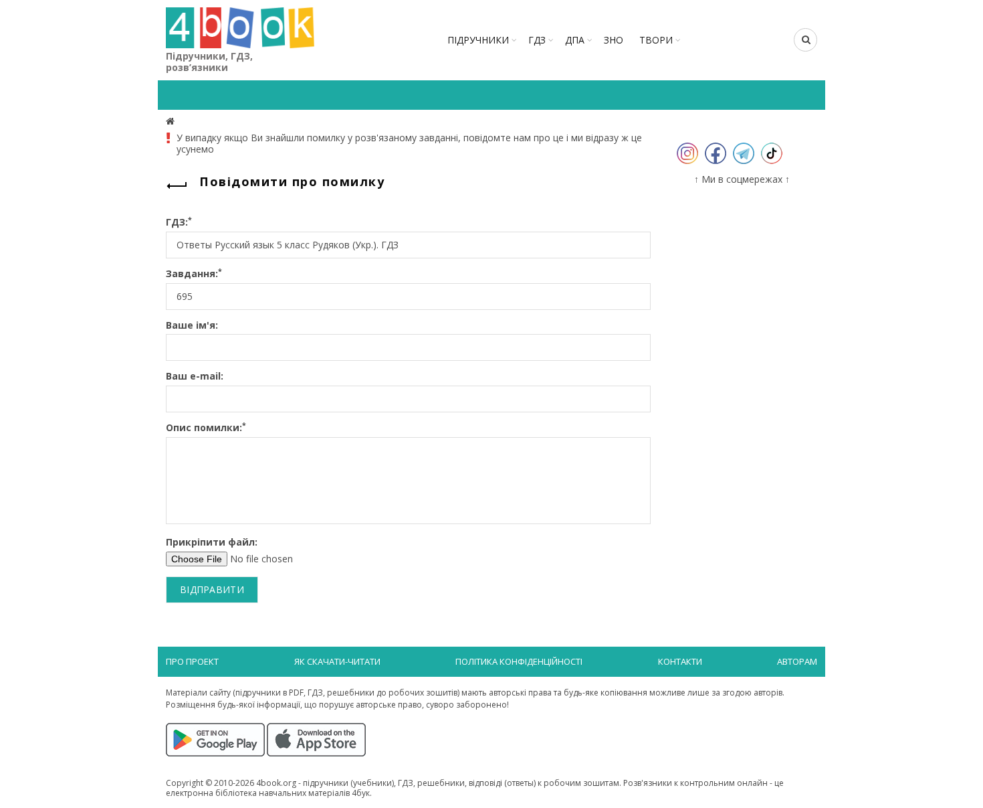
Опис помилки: (206, 428)
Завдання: (194, 274)
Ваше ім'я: (192, 325)
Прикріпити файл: (211, 542)
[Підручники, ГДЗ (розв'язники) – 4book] (172, 120)
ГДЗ (537, 39)
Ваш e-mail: (194, 376)
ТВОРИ (656, 39)
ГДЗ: (179, 222)
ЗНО (613, 39)
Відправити (212, 589)
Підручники (478, 39)
